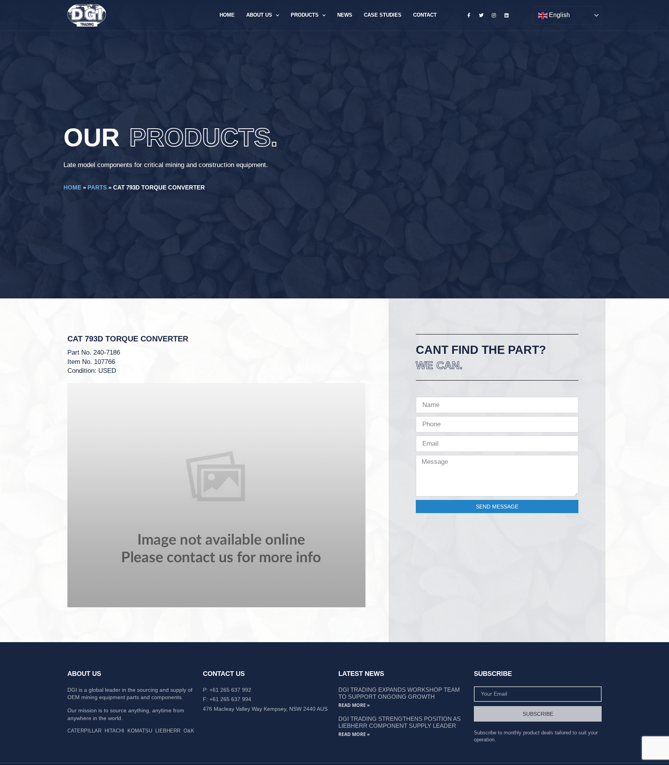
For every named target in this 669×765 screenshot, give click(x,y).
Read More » (354, 705)
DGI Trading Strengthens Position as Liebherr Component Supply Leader (399, 722)
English (558, 15)
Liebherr (167, 731)
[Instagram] (494, 15)
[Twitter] (481, 15)
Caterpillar (84, 731)
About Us (259, 15)
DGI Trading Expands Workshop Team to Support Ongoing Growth (399, 693)
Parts (97, 187)
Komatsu (139, 731)
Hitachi (114, 731)
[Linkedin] (506, 15)
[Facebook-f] (469, 15)
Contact (425, 15)
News (344, 15)
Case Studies (382, 15)
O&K (189, 731)
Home (227, 15)
